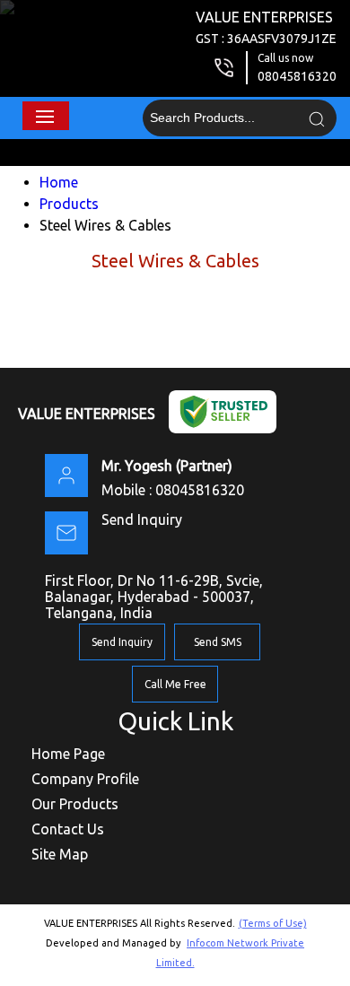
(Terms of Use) (273, 923)
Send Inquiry (141, 519)
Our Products (74, 804)
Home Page (68, 754)
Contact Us (67, 829)
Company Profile (85, 779)
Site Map (59, 854)
